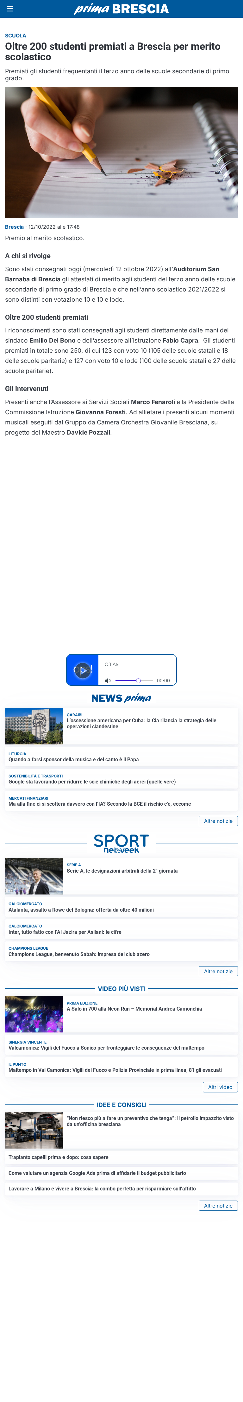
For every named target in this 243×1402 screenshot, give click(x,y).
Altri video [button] (220, 1087)
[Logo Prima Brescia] (121, 9)
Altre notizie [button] (218, 821)
